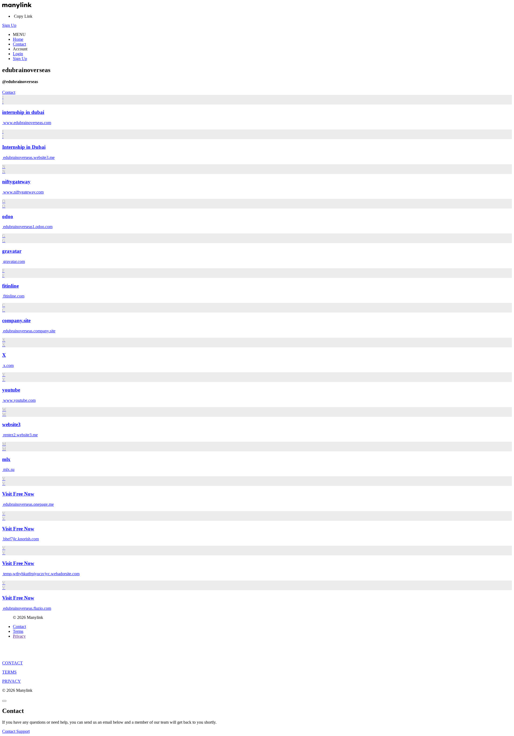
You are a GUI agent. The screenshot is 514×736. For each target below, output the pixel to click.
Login (18, 53)
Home (18, 39)
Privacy (19, 636)
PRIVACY (11, 681)
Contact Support (16, 731)
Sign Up (9, 25)
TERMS (9, 672)
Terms (18, 631)
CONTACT (12, 663)
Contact (19, 44)
